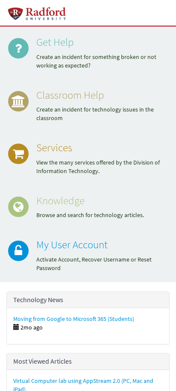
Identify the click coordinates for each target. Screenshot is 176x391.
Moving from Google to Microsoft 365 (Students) (73, 319)
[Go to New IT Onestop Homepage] (37, 13)
